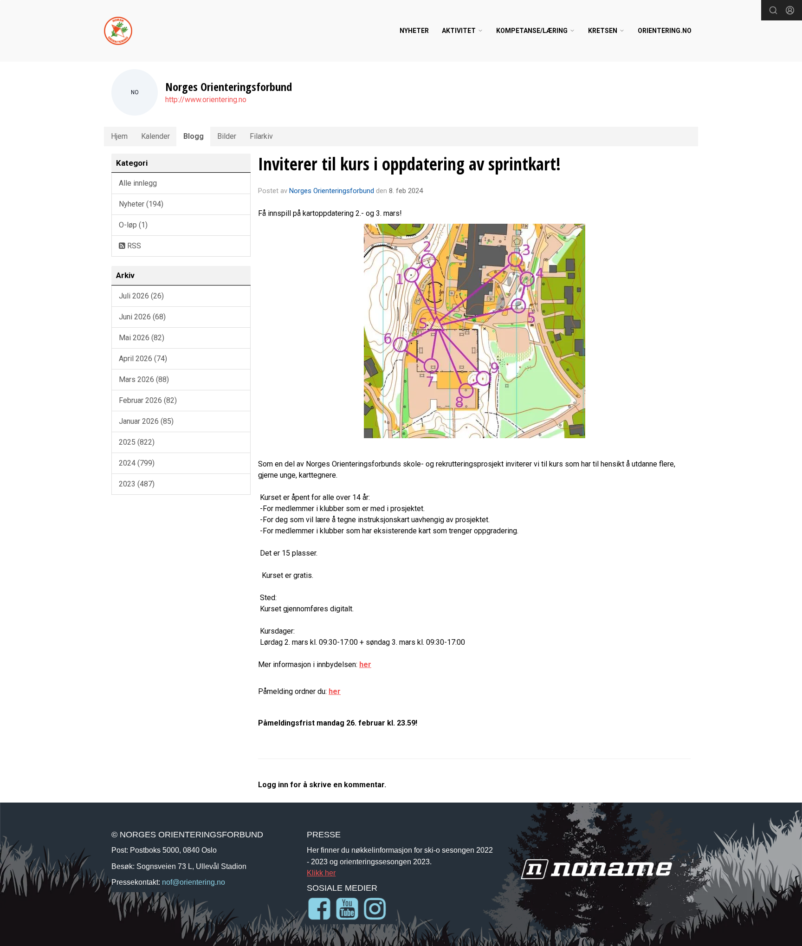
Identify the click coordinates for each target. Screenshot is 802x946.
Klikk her (321, 872)
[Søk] (773, 10)
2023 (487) (137, 483)
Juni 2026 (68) (142, 316)
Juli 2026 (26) (141, 296)
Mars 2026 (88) (144, 379)
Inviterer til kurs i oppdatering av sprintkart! (409, 163)
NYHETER (414, 30)
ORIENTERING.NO (665, 30)
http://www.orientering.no (205, 99)
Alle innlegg (138, 183)
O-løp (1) (133, 224)
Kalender (155, 136)
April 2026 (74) (143, 358)
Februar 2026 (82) (148, 400)
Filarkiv (261, 136)
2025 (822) (137, 442)
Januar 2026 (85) (146, 421)
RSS (133, 245)
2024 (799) (137, 463)
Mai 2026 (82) (141, 337)
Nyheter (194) (141, 204)
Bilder (226, 136)
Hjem (119, 136)
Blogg (193, 136)
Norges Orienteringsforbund (331, 191)
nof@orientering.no (193, 882)
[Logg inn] (790, 10)
